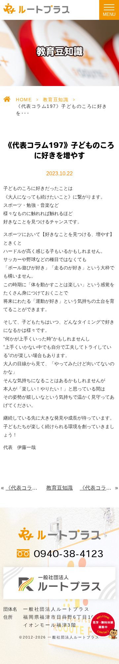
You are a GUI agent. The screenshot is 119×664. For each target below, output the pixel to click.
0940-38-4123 (68, 554)
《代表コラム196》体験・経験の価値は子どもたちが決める (22, 488)
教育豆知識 (56, 99)
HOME (24, 99)
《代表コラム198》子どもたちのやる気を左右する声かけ (98, 488)
